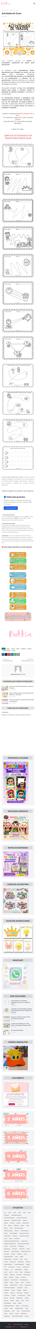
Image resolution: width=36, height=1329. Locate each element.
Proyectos (13, 1295)
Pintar (26, 1287)
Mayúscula (12, 1274)
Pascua (21, 1285)
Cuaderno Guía (24, 1241)
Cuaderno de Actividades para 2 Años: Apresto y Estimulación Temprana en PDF (21, 1024)
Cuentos (6, 1246)
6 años (29, 1212)
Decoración (14, 1248)
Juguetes (28, 1264)
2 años (9, 1212)
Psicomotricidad (21, 1295)
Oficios (22, 1282)
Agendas (25, 1220)
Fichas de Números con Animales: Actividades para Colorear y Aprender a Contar (20, 1002)
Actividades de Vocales (22, 1217)
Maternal (6, 1274)
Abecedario (6, 1215)
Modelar (17, 1277)
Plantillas (19, 1290)
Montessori (23, 1277)
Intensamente (21, 1261)
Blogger (28, 1326)
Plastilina (25, 1290)
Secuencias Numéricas (9, 1305)
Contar (5, 1238)
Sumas (11, 1308)
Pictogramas (20, 1287)
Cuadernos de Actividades (23, 1243)
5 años (17, 648)
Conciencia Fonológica (24, 1235)
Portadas (6, 1292)
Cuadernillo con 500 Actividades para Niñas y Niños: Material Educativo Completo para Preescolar (21, 1010)
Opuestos (28, 1282)
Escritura (13, 1254)
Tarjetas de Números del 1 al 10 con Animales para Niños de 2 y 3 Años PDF (21, 693)
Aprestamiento (26, 1222)
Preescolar (12, 1292)
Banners (22, 1225)
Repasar (12, 1300)
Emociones (6, 1254)
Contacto (26, 1324)
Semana (17, 1305)
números (27, 1316)
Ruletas (19, 1303)
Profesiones (6, 1295)
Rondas (14, 1303)
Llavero (10, 1272)
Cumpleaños (21, 1246)
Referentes (12, 1298)
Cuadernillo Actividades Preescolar (11, 1241)
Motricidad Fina (14, 1279)
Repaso (17, 1300)
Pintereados (6, 1290)
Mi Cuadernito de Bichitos (17, 1030)
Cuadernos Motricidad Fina (10, 1243)
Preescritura (19, 1292)
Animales (23, 648)
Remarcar (6, 1300)
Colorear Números (24, 1230)
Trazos (6, 10)
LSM (5, 1266)
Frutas (16, 1256)
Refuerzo (27, 1298)
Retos (22, 1300)
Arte (5, 1225)
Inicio (3, 10)
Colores (6, 1233)
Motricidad (6, 1279)
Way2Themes (17, 1326)
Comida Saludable (13, 1233)
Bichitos (6, 1228)
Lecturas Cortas (25, 1266)
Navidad (6, 1282)
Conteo (10, 1238)
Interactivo (28, 1261)
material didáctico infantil (17, 1316)
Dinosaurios (6, 1251)
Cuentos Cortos (13, 1246)
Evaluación (19, 1254)
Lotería (15, 1272)
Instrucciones (13, 1261)
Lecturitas (6, 1269)
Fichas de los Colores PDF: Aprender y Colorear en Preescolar (21, 687)
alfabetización (24, 1313)
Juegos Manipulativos (19, 1264)
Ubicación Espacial (26, 1310)
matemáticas (7, 1316)
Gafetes (21, 1256)
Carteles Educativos (8, 1230)
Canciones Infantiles (18, 1228)
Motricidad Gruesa (24, 1279)
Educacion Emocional (25, 1251)
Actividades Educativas (16, 1215)
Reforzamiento (20, 1298)
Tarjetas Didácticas (19, 1308)
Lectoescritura (11, 1266)
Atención (10, 1225)
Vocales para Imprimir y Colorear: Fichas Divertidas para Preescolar (21, 700)
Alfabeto (6, 1222)
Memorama (19, 1274)
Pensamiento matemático (9, 1287)
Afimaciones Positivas (16, 1220)
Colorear (29, 648)
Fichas (25, 1254)
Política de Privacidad (18, 1324)
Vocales (17, 1313)
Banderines (16, 1225)
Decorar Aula (22, 1248)
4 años (13, 648)
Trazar (13, 1310)
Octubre (17, 1282)
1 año (5, 1212)
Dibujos (28, 1248)
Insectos (6, 1261)
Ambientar (12, 1222)
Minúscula (11, 1277)
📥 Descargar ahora (10, 508)
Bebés (27, 1225)
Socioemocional (24, 1305)
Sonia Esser (22, 674)
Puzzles (28, 1295)
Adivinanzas (6, 1220)
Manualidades (27, 1272)
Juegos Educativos (8, 1264)
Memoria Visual (27, 1274)
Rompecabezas (7, 1303)
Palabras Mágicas (13, 1285)
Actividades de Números (9, 1217)
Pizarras (13, 1290)
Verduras (11, 1313)
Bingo (11, 1228)
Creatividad (16, 1238)
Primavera (26, 1292)
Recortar (6, 1298)
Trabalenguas (7, 1310)
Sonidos (6, 1308)
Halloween (15, 1259)
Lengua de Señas (18, 1269)
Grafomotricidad (6, 650)
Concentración (7, 1235)
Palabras (6, 1285)
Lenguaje (26, 1269)
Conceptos (14, 1235)
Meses (5, 1277)
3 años (8, 648)
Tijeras (26, 1308)
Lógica (21, 1272)
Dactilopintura (7, 1248)
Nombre (11, 1282)
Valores (5, 1313)
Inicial (26, 1259)
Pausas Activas (28, 1285)
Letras (5, 1272)
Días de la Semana (15, 1251)
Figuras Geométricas (8, 1256)
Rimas (27, 1300)
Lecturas (18, 1266)
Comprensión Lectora (24, 1233)
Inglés (21, 1259)
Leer (12, 1269)
